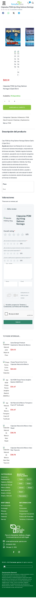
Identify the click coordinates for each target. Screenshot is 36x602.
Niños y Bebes (5, 487)
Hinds (28, 483)
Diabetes (4, 516)
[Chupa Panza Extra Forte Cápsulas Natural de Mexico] (6, 367)
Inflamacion (21, 117)
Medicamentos (5, 490)
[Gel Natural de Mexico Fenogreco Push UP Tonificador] (6, 411)
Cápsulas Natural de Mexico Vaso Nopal (21, 427)
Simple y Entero (6, 493)
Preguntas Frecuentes (26, 514)
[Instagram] (19, 552)
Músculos (4, 514)
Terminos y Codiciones (26, 519)
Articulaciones (5, 505)
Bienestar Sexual (6, 485)
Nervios (3, 519)
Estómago (4, 508)
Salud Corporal (8, 120)
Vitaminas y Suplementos (21, 120)
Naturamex (22, 496)
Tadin (21, 479)
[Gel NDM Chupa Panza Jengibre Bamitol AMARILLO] (6, 388)
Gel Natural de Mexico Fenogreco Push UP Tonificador (21, 404)
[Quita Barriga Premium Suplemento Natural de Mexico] (6, 349)
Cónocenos (23, 508)
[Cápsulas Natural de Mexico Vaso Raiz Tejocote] (6, 455)
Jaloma (21, 487)
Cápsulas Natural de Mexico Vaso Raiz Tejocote (21, 449)
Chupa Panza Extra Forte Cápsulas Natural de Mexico (19, 363)
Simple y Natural (6, 496)
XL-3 (28, 479)
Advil (20, 483)
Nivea (30, 487)
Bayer (21, 492)
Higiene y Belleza (6, 482)
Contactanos (23, 511)
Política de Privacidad (26, 516)
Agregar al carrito (17, 107)
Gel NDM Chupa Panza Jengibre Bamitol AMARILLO (20, 381)
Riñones (3, 511)
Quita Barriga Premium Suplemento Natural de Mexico (20, 344)
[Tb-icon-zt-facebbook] (14, 552)
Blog (20, 505)
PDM (27, 117)
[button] (3, 13)
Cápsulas (14, 117)
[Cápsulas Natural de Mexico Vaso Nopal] (6, 433)
